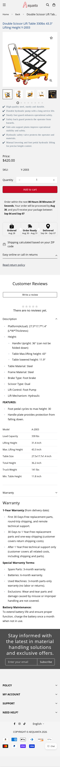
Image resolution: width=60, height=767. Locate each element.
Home (6, 14)
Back (17, 14)
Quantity (8, 180)
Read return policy (14, 265)
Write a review (30, 294)
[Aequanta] (30, 5)
